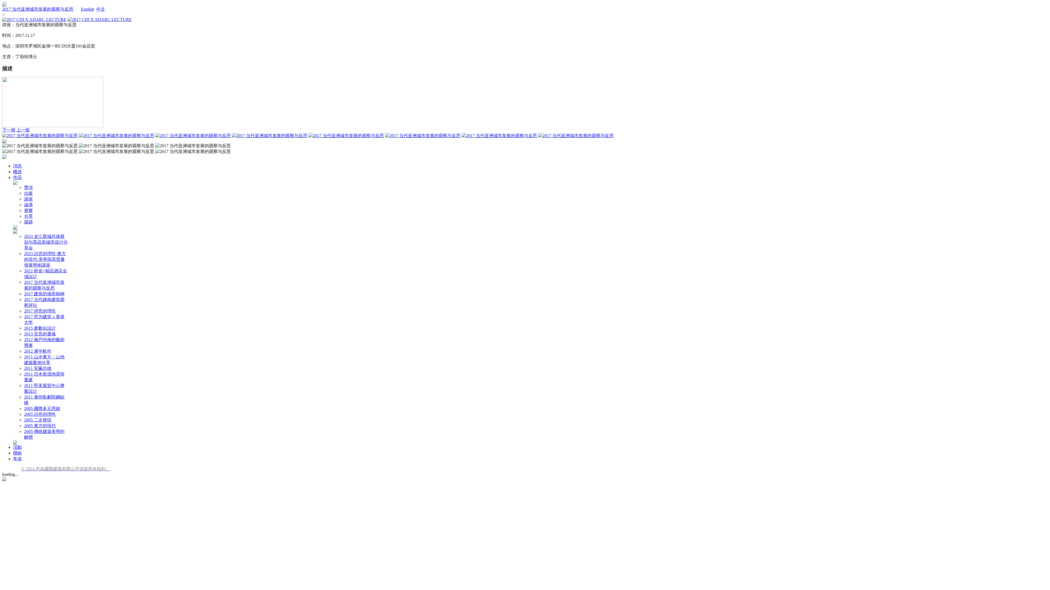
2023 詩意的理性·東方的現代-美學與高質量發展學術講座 (45, 259)
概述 (17, 171)
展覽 (28, 210)
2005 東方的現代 (40, 425)
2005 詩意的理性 (40, 414)
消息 (17, 166)
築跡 (28, 222)
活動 (17, 447)
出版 (28, 193)
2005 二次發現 (37, 420)
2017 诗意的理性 (40, 311)
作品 (17, 177)
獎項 (28, 187)
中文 (100, 9)
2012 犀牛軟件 (37, 351)
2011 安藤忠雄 (37, 368)
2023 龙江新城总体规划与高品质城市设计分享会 (46, 242)
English (87, 9)
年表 (17, 458)
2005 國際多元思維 (42, 408)
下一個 (8, 130)
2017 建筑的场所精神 (44, 293)
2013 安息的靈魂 (40, 334)
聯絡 (17, 453)
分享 (28, 216)
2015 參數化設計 (40, 328)
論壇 (28, 204)
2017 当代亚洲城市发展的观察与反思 (37, 9)
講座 (28, 199)
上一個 (23, 130)
